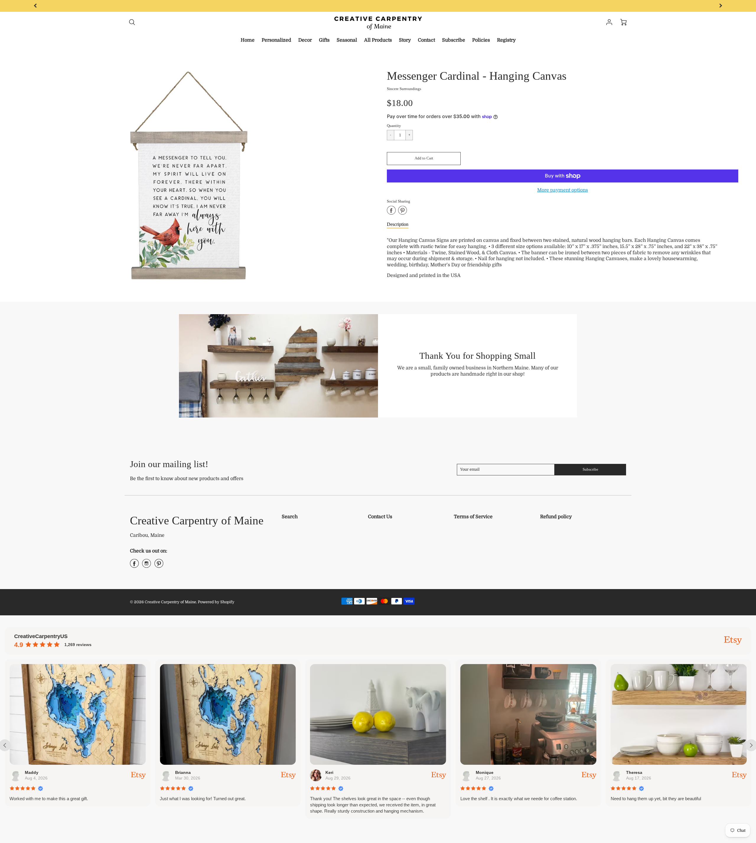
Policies (481, 40)
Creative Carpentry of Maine (196, 520)
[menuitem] (248, 40)
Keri (329, 772)
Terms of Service (473, 516)
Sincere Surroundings (404, 89)
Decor (305, 40)
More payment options (562, 190)
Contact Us (380, 516)
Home (248, 40)
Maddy (31, 772)
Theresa (634, 772)
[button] (424, 158)
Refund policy (556, 516)
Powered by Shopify (216, 602)
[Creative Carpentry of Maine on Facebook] (134, 565)
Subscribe (453, 40)
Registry (506, 40)
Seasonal (347, 40)
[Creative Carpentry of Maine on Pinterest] (158, 565)
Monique (484, 772)
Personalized (276, 40)
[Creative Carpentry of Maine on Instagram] (146, 565)
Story (405, 40)
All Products (378, 40)
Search (290, 516)
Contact (426, 40)
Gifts (324, 40)
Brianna (183, 772)
